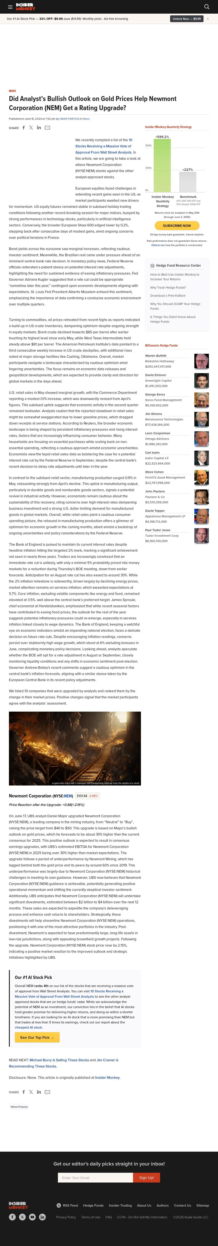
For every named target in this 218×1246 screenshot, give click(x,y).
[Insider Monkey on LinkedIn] (44, 1217)
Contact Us (182, 1205)
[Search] (207, 6)
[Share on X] (32, 127)
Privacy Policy (66, 1217)
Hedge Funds (93, 1205)
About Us (144, 1205)
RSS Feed (70, 1205)
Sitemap (202, 1205)
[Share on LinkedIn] (39, 127)
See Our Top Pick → (37, 1037)
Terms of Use (90, 1217)
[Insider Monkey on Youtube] (34, 1217)
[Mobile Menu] (10, 7)
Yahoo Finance (19, 1107)
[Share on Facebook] (24, 127)
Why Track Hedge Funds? (168, 287)
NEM (68, 796)
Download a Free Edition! (167, 295)
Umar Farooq (69, 119)
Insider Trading (120, 1205)
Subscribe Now (177, 225)
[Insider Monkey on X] (24, 1217)
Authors (163, 1205)
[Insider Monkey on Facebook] (14, 1217)
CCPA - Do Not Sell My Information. (142, 1217)
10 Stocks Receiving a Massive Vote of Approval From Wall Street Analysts (103, 146)
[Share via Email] (47, 127)
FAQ (109, 1217)
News (12, 91)
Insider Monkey (107, 1077)
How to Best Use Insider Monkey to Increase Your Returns (174, 277)
